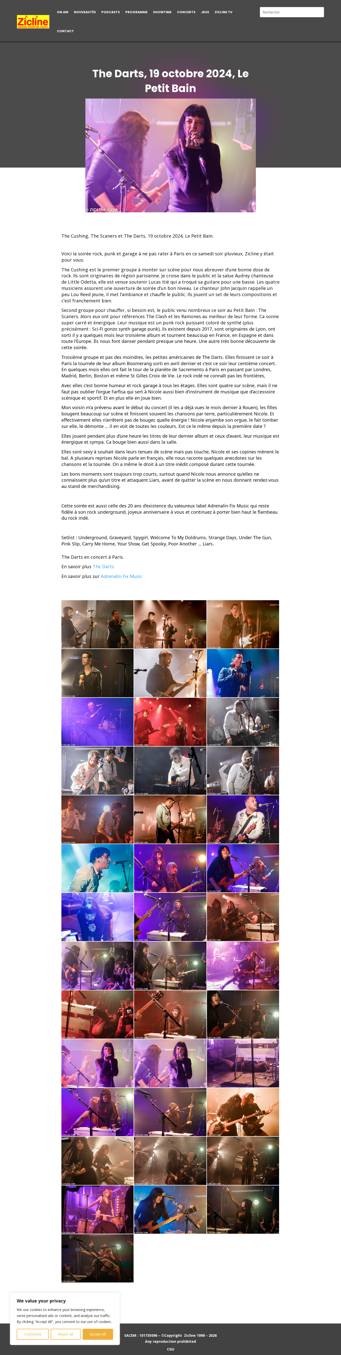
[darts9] (97, 1014)
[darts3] (97, 917)
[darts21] (170, 1209)
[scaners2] (97, 771)
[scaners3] (170, 771)
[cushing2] (170, 624)
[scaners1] (243, 722)
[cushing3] (243, 624)
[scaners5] (97, 819)
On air (62, 12)
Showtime (162, 12)
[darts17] (243, 1112)
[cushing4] (97, 673)
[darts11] (243, 1014)
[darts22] (97, 1209)
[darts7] (170, 966)
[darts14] (243, 1063)
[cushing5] (170, 673)
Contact (65, 31)
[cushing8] (170, 722)
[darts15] (97, 1112)
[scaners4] (243, 771)
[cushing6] (243, 673)
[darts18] (97, 1161)
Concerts (186, 12)
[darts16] (170, 1112)
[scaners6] (170, 819)
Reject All (65, 1334)
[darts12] (97, 1063)
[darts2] (243, 868)
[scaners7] (243, 819)
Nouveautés (85, 12)
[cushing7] (97, 722)
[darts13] (170, 1063)
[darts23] (243, 1209)
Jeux (205, 12)
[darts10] (170, 1014)
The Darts (103, 566)
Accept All (98, 1334)
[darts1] (170, 868)
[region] (65, 1318)
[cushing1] (97, 624)
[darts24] (97, 1258)
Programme (136, 12)
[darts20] (243, 1161)
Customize (32, 1334)
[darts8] (243, 966)
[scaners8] (97, 868)
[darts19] (170, 1161)
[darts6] (97, 966)
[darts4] (170, 917)
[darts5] (243, 917)
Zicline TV (223, 12)
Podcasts (110, 12)
